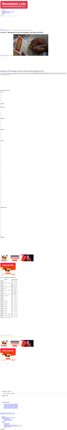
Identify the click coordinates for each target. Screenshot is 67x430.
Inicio (3, 10)
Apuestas (3, 13)
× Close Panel (2, 429)
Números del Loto (6, 424)
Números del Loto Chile (6, 30)
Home (1, 30)
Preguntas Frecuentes (7, 423)
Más (3, 14)
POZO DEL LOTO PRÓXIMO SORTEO (8, 11)
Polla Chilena (3, 74)
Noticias (13, 413)
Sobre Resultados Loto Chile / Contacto (6, 413)
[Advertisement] (27, 22)
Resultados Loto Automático (8, 420)
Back (5, 427)
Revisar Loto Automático (6, 12)
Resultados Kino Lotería (7, 426)
